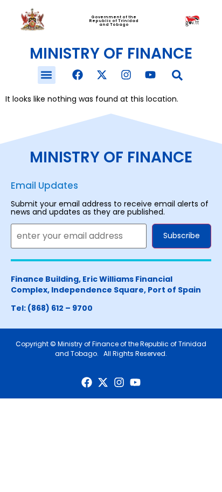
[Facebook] (77, 74)
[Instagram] (126, 74)
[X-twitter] (102, 74)
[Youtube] (150, 74)
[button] (47, 75)
